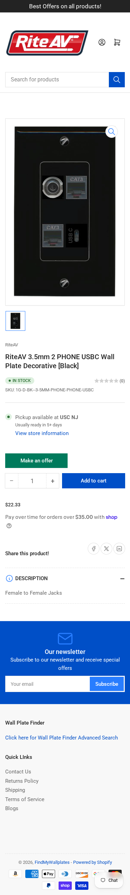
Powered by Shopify (92, 862)
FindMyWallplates (52, 862)
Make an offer (36, 463)
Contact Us (18, 772)
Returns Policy (21, 781)
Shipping (15, 790)
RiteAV (11, 344)
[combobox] (65, 79)
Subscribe (106, 684)
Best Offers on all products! (65, 6)
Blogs (11, 808)
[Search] (116, 79)
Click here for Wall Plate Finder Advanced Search (61, 738)
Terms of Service (24, 799)
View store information (42, 433)
